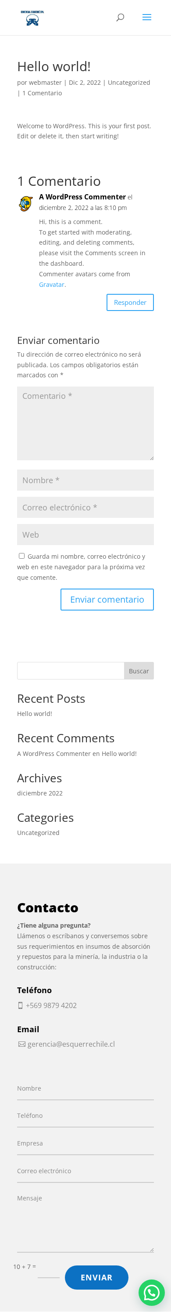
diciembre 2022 (40, 793)
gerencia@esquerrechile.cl (71, 1044)
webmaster (45, 82)
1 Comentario (42, 93)
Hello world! (34, 713)
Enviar (97, 1277)
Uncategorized (129, 82)
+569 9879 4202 (51, 1005)
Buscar (139, 671)
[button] (152, 1292)
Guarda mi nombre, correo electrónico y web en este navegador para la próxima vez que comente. (81, 567)
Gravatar (51, 284)
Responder (130, 302)
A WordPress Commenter (82, 197)
